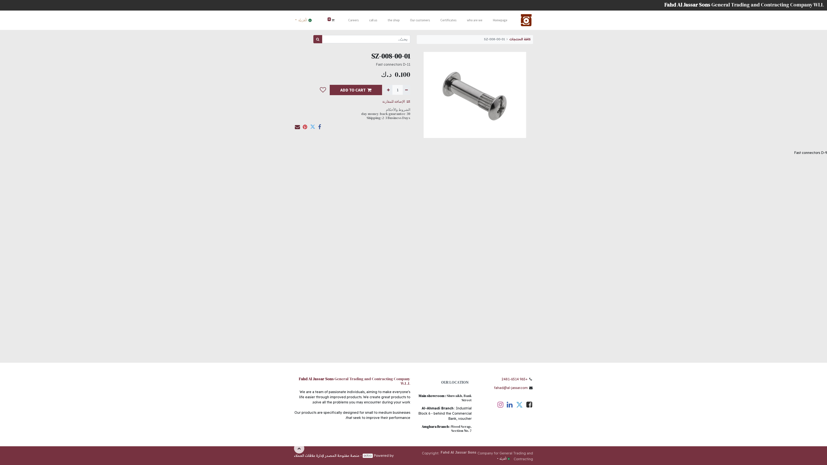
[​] (529, 406)
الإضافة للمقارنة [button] (393, 101)
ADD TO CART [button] (353, 90)
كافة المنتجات (519, 39)
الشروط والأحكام (398, 109)
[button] (323, 90)
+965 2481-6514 (515, 379)
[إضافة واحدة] (388, 90)
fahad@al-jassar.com (511, 388)
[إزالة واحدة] (406, 90)
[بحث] (317, 39)
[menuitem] (500, 20)
